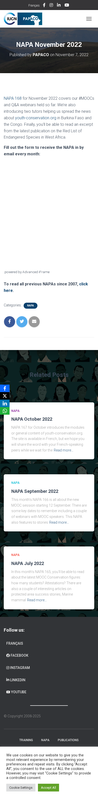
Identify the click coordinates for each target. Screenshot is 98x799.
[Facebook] (5, 388)
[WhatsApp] (5, 411)
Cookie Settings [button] (20, 787)
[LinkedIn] (5, 403)
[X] (5, 396)
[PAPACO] (25, 19)
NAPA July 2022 (27, 563)
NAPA (30, 305)
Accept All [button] (48, 787)
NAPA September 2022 (34, 491)
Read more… (63, 450)
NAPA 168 (13, 98)
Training (26, 740)
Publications (68, 740)
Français (34, 5)
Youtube (67, 6)
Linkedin (59, 6)
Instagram (52, 6)
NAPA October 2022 (31, 419)
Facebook (44, 6)
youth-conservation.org (35, 118)
